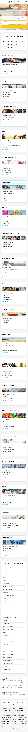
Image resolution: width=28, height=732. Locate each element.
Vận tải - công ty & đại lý (8, 394)
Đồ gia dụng (6, 512)
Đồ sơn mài (5, 322)
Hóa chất (5, 611)
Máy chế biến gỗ (7, 299)
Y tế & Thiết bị (6, 645)
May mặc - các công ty (8, 242)
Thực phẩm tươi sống (8, 119)
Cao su (5, 360)
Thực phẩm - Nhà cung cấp (9, 115)
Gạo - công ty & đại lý (8, 345)
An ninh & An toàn (7, 568)
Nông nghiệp (7, 334)
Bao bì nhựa (5, 221)
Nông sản (5, 343)
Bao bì (5, 208)
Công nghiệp (6, 182)
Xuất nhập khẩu (8, 55)
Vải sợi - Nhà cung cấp (8, 248)
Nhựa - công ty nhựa (7, 419)
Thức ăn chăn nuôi (7, 348)
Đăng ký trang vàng (15, 679)
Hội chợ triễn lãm (7, 172)
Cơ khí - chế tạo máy (7, 500)
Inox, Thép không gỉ (7, 90)
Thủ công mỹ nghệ (8, 309)
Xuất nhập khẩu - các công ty (10, 64)
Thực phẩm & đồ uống (9, 106)
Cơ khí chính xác (6, 498)
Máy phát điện (6, 477)
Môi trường (6, 623)
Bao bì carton (6, 223)
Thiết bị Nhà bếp (6, 521)
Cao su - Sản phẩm (7, 371)
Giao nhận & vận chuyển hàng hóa (11, 398)
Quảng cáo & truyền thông (11, 157)
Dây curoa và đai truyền (8, 193)
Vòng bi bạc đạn (6, 195)
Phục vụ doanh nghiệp (9, 436)
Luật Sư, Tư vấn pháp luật (9, 445)
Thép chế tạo (6, 96)
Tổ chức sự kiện (6, 170)
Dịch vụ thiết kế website (14, 692)
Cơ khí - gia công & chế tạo (9, 495)
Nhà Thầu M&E (6, 147)
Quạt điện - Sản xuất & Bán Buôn (10, 525)
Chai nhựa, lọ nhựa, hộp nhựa (10, 421)
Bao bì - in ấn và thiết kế (8, 219)
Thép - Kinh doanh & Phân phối (10, 92)
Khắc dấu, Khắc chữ (7, 451)
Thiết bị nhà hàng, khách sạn (9, 523)
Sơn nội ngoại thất (7, 274)
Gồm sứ (5, 324)
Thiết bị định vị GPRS (8, 553)
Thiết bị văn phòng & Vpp (8, 657)
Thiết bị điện (6, 470)
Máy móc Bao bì (6, 297)
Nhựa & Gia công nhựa (9, 410)
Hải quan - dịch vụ (7, 71)
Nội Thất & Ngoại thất (8, 629)
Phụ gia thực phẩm (7, 122)
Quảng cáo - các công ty (8, 166)
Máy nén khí (6, 198)
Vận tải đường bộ (7, 396)
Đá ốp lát (5, 272)
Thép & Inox (6, 81)
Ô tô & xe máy (6, 635)
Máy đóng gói (6, 295)
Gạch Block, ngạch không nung (10, 269)
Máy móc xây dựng (7, 292)
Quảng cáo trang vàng (15, 685)
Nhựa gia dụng (6, 527)
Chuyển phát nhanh (7, 401)
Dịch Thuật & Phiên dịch (8, 449)
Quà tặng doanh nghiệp (8, 638)
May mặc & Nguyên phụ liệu (11, 233)
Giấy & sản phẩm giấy (7, 605)
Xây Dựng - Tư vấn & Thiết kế (9, 143)
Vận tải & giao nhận (8, 385)
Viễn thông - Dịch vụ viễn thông (10, 550)
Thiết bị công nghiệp (7, 191)
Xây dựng (6, 132)
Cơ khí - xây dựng (7, 502)
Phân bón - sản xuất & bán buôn (10, 350)
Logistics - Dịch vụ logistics (9, 69)
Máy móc (5, 284)
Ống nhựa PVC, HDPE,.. (8, 426)
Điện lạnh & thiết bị (7, 589)
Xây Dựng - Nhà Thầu (8, 140)
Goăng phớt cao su (7, 375)
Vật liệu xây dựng (9, 258)
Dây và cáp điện (7, 472)
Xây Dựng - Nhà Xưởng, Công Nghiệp (11, 145)
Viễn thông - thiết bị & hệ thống (10, 546)
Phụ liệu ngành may (7, 246)
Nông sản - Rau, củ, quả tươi (9, 117)
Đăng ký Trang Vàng (9, 702)
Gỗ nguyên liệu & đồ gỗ (8, 608)
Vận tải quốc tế (6, 66)
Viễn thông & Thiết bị (9, 537)
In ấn (4, 614)
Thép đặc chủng (6, 94)
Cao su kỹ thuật (6, 373)
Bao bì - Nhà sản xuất (8, 216)
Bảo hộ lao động (7, 574)
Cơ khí (5, 487)
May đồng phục (6, 244)
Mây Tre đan (6, 320)
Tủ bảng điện (6, 474)
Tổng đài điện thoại (7, 548)
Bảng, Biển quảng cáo (8, 168)
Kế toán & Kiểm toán (7, 447)
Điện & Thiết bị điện (9, 461)
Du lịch (4, 598)
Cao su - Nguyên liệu (8, 369)
